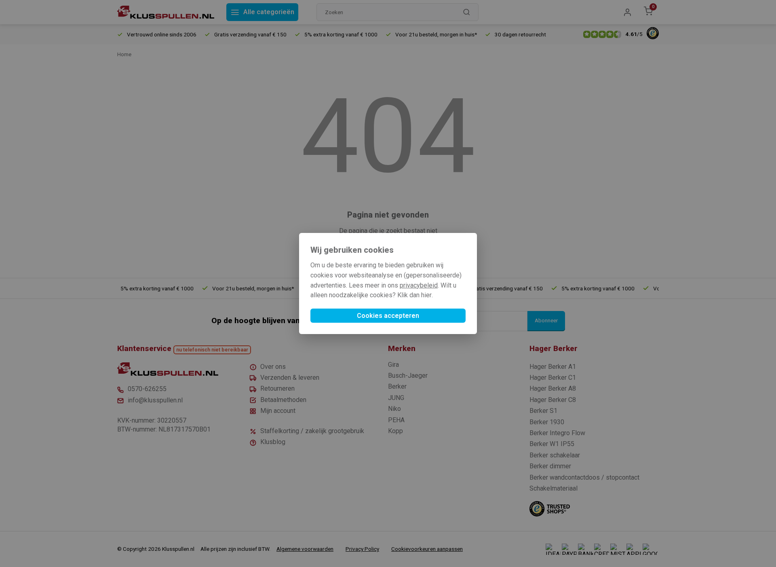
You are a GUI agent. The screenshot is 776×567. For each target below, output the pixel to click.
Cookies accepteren (388, 315)
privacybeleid (419, 285)
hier (426, 295)
